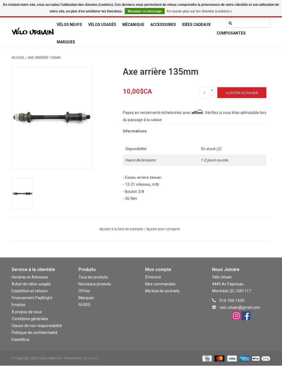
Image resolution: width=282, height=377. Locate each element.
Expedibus (20, 339)
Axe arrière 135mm (44, 58)
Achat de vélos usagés (31, 284)
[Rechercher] (230, 23)
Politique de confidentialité (35, 332)
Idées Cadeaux (196, 24)
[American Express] (244, 358)
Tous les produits (93, 277)
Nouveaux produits (94, 284)
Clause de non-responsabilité (37, 325)
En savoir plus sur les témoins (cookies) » (199, 11)
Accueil (18, 58)
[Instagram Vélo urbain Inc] (236, 315)
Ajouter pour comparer (163, 229)
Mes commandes (160, 284)
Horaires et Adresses (30, 277)
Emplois (18, 304)
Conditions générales (30, 319)
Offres (84, 291)
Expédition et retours (30, 291)
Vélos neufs (69, 24)
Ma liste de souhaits (162, 291)
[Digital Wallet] (260, 358)
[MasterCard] (219, 358)
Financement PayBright (32, 298)
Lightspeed (90, 358)
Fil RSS (84, 304)
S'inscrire (153, 277)
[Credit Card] (206, 358)
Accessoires (163, 24)
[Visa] (231, 358)
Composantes (231, 33)
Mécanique (133, 24)
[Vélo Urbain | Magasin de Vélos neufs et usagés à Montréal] (33, 32)
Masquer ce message (145, 11)
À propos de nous (27, 312)
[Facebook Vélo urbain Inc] (246, 315)
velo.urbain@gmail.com (239, 307)
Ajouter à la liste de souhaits (121, 229)
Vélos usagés (102, 24)
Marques (66, 42)
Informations (135, 131)
